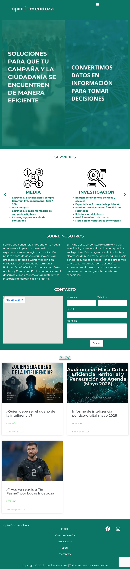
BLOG (65, 358)
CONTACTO (64, 554)
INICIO (64, 529)
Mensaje (72, 321)
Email (70, 309)
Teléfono (103, 297)
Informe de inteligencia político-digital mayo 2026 (94, 413)
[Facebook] (108, 528)
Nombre (72, 297)
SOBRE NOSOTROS (64, 535)
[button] (97, 4)
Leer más (11, 423)
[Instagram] (118, 528)
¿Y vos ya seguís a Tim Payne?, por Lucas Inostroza (30, 491)
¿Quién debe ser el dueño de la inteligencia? (30, 413)
